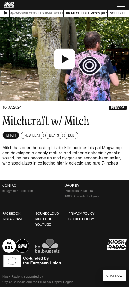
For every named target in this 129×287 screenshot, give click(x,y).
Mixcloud (43, 219)
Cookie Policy (81, 219)
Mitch (11, 135)
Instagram (12, 219)
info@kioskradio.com (17, 190)
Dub (71, 135)
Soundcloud (47, 213)
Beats (54, 135)
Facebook (11, 213)
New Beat (32, 135)
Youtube (43, 224)
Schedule (118, 13)
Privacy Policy (81, 213)
